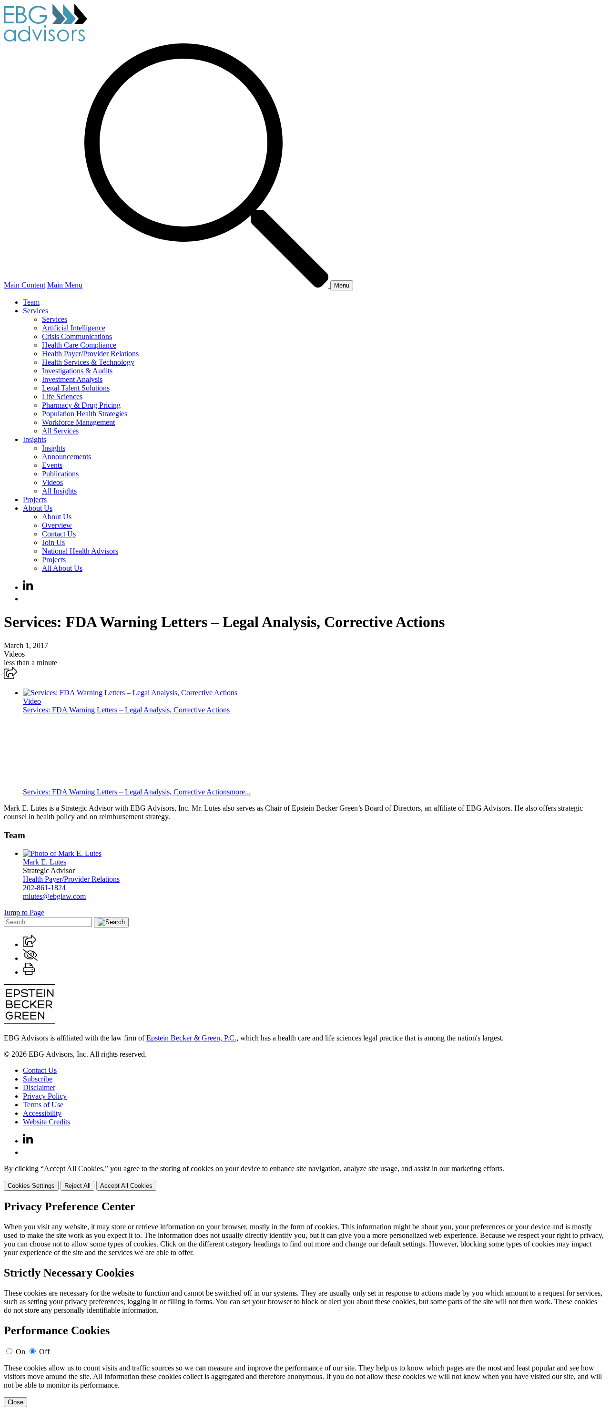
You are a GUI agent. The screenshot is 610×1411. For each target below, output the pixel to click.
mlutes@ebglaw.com (54, 896)
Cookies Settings (31, 1185)
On (20, 1352)
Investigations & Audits (77, 371)
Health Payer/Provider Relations (90, 354)
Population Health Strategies (84, 414)
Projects (35, 499)
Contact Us (59, 534)
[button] (10, 676)
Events (52, 465)
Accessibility (42, 1113)
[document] (305, 1303)
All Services (60, 431)
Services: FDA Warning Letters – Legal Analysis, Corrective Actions (126, 710)
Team (31, 302)
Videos (52, 482)
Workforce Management (78, 422)
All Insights (59, 491)
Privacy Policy (45, 1096)
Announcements (66, 457)
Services (35, 311)
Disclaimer (39, 1087)
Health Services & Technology (88, 362)
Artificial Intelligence (73, 328)
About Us (37, 508)
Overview (57, 525)
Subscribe (37, 1079)
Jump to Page (24, 912)
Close (15, 1402)
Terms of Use (43, 1105)
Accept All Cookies (126, 1185)
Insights (34, 439)
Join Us (53, 542)
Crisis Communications (77, 336)
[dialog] (305, 1177)
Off (44, 1352)
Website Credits (46, 1122)
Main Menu (64, 285)
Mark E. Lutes (44, 862)
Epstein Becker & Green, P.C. (191, 1038)
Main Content (24, 285)
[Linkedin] (28, 587)
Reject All (77, 1185)
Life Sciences (62, 396)
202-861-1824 (44, 888)
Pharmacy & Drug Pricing (81, 405)
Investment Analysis (72, 379)
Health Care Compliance (79, 345)
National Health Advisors (80, 551)
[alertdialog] (305, 1303)
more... (240, 792)
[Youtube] (27, 599)
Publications (60, 474)
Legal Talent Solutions (76, 388)
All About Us (62, 568)
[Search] (207, 285)
